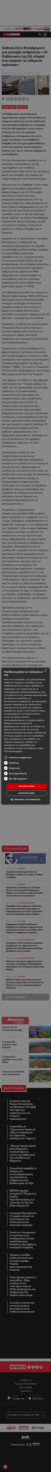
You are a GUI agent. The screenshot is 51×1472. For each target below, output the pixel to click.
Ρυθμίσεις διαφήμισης (14, 742)
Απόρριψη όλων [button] (26, 793)
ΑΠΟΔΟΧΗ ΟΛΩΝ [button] (26, 786)
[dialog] (25, 736)
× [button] (45, 671)
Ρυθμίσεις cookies (35, 748)
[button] (25, 799)
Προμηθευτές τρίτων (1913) (16, 710)
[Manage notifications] (5, 1467)
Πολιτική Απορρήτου (13, 751)
